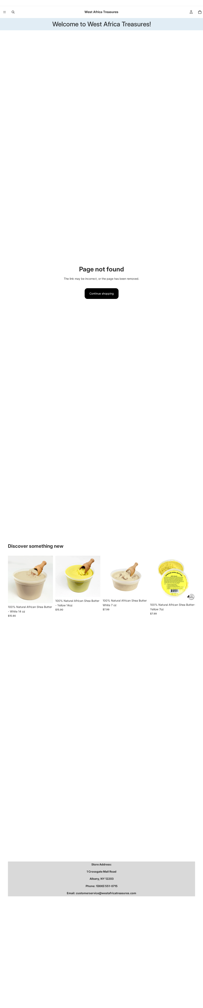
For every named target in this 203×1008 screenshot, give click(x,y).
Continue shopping (101, 293)
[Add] (46, 597)
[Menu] (4, 12)
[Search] (13, 12)
